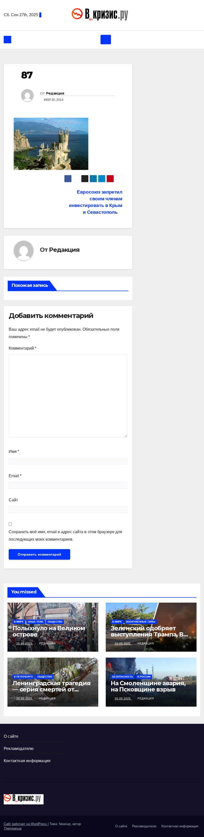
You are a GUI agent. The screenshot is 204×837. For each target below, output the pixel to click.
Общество (55, 621)
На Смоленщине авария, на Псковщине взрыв (148, 686)
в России (144, 676)
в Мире (19, 621)
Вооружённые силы (140, 621)
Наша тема (35, 621)
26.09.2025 (24, 643)
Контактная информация (27, 761)
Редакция (55, 93)
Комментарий (22, 348)
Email (15, 476)
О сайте (11, 736)
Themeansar (13, 828)
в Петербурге (23, 676)
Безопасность (122, 676)
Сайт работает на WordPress (26, 824)
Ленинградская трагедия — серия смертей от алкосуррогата (51, 689)
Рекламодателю (19, 748)
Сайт (13, 500)
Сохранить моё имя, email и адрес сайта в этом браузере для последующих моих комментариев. (65, 535)
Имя (14, 451)
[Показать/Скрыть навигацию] (106, 39)
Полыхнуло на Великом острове (48, 631)
